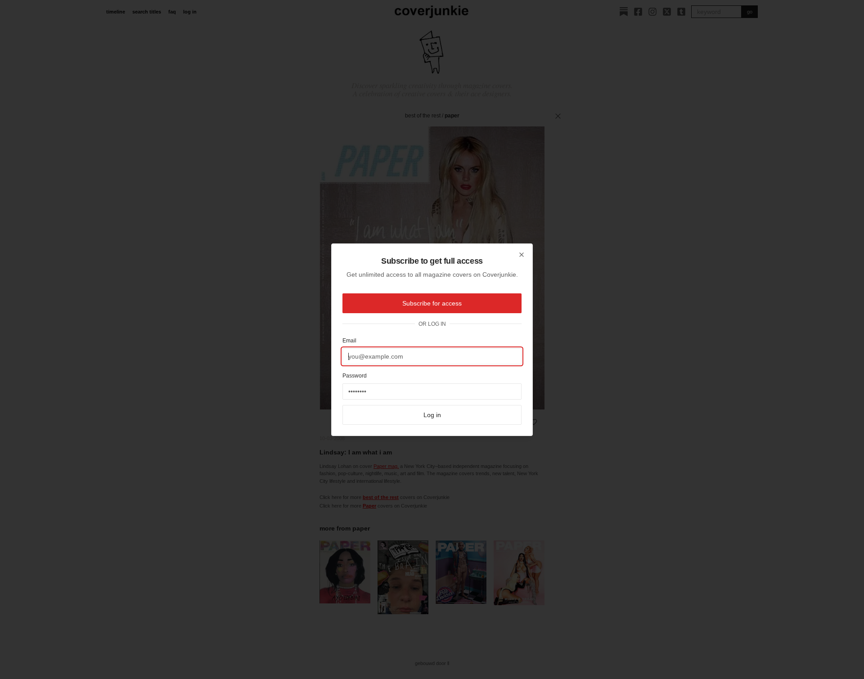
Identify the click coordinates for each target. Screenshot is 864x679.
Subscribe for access (432, 303)
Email (349, 340)
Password (354, 376)
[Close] (521, 254)
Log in (432, 414)
